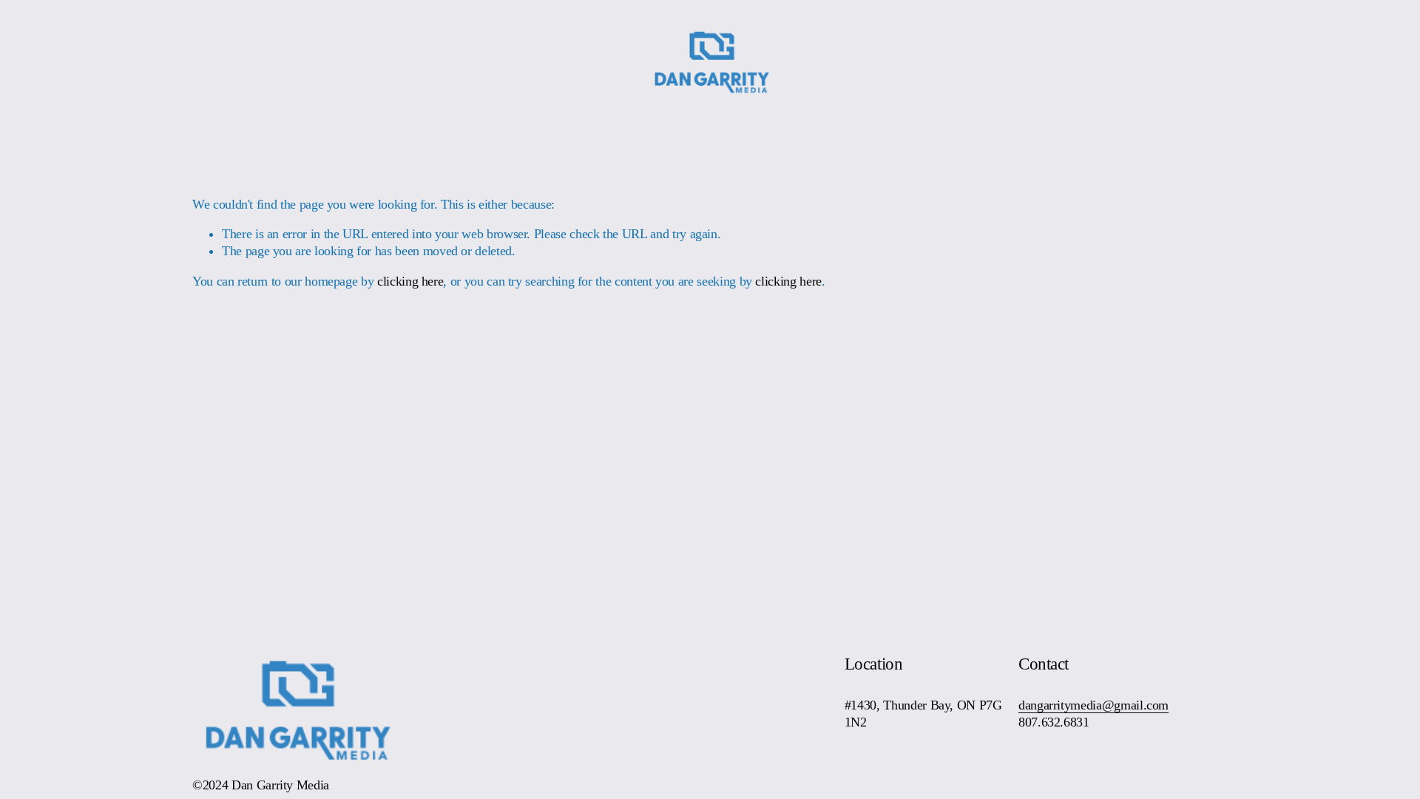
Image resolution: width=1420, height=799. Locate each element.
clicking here (410, 281)
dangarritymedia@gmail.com (1093, 705)
